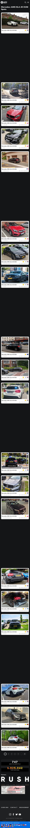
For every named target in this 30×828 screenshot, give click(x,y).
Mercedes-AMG (6, 30)
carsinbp (5, 402)
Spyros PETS (6, 610)
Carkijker (5, 703)
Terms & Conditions (10, 821)
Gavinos (5, 102)
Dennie (4, 633)
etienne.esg (6, 170)
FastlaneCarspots (7, 379)
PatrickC (5, 356)
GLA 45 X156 (13, 30)
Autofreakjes (6, 587)
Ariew (4, 32)
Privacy (23, 821)
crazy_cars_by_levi (7, 495)
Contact (13, 807)
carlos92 (5, 124)
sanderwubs (6, 749)
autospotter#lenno (7, 472)
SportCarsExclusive (7, 518)
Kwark (4, 286)
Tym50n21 (5, 240)
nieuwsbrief (24, 807)
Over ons (4, 807)
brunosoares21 (6, 726)
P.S (4, 147)
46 (24, 754)
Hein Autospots (6, 263)
